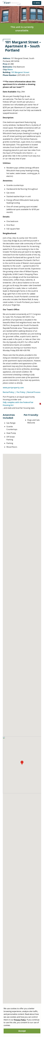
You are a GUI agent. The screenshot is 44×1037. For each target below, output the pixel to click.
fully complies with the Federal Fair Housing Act (18, 403)
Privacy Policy (20, 1020)
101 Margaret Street (20, 72)
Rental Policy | (9, 392)
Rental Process (33, 392)
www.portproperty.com (13, 387)
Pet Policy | (21, 392)
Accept (22, 1031)
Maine (10, 69)
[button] (22, 763)
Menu (37, 3)
